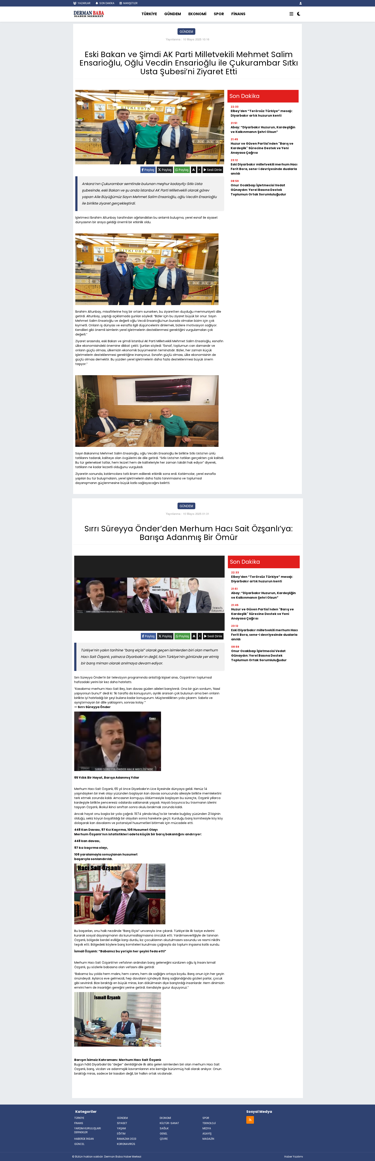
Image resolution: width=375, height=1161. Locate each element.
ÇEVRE (164, 1139)
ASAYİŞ (207, 1133)
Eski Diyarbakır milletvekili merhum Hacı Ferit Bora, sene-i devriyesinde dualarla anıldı (264, 169)
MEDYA (206, 1128)
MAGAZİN (208, 1139)
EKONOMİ (197, 14)
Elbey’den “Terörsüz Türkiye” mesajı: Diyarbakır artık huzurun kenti (262, 113)
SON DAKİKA (106, 3)
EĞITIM (121, 1133)
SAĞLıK (164, 1128)
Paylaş (149, 170)
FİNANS (238, 14)
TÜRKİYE (149, 14)
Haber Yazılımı (293, 1156)
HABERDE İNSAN (84, 1139)
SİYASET (122, 1123)
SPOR (219, 14)
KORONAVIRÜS (126, 1144)
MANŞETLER (130, 3)
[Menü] (291, 14)
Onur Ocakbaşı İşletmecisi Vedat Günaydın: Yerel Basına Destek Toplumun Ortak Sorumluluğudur (258, 190)
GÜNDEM (172, 14)
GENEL (163, 1133)
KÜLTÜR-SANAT (169, 1123)
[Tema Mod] (299, 14)
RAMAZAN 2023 (126, 1139)
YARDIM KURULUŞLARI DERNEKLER (87, 1130)
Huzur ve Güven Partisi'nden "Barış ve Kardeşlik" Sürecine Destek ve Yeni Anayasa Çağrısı (262, 148)
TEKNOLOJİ (209, 1123)
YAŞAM (121, 1128)
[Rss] (250, 1120)
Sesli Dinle (214, 170)
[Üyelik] (300, 3)
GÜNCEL (79, 1144)
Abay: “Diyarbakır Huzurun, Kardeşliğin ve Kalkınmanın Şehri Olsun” (263, 129)
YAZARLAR (83, 3)
